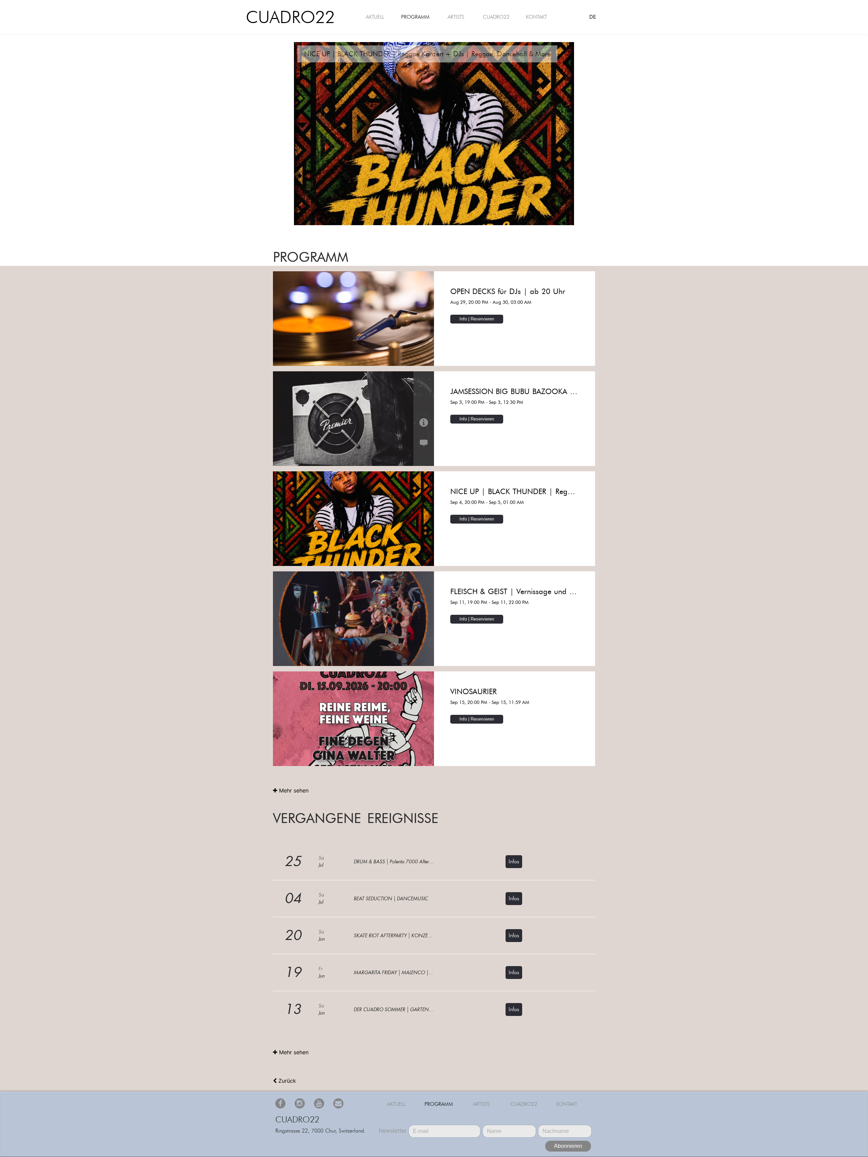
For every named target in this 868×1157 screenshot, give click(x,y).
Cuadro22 (286, 17)
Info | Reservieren (476, 318)
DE (592, 17)
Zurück (286, 1080)
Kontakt (536, 17)
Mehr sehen (293, 790)
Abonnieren (568, 1146)
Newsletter (393, 1130)
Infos (514, 861)
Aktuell (375, 17)
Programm (415, 17)
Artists (456, 17)
